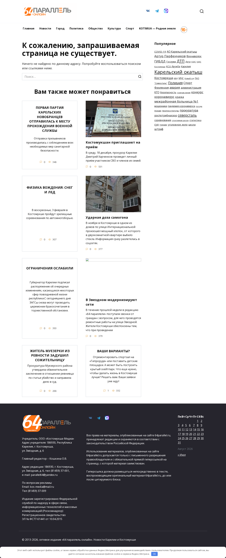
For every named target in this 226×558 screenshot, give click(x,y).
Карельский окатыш (178, 72)
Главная (28, 28)
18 (183, 434)
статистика (195, 120)
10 (179, 429)
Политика (76, 28)
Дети (188, 61)
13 (190, 429)
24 (179, 438)
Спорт (130, 28)
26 (186, 438)
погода (199, 106)
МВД (176, 78)
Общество (95, 28)
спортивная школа (180, 120)
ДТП (180, 61)
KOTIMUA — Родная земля (157, 28)
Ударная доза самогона (107, 217)
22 (198, 434)
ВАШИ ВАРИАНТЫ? (113, 351)
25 (183, 438)
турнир (163, 124)
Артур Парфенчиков (170, 56)
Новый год (189, 78)
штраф (158, 129)
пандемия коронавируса (181, 106)
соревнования (162, 120)
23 (202, 434)
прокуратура (189, 110)
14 (194, 429)
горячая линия (183, 92)
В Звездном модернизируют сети (111, 302)
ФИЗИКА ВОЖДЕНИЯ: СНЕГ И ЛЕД (50, 189)
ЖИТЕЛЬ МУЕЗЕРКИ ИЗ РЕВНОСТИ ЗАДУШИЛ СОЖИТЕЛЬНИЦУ (50, 355)
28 (194, 438)
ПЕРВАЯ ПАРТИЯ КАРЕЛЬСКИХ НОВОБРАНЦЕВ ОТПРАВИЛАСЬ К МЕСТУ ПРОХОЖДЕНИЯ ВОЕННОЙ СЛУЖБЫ (49, 119)
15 (198, 429)
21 (194, 434)
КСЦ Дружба (173, 66)
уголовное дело (178, 124)
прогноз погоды (170, 110)
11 (183, 429)
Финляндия (161, 87)
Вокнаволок (194, 56)
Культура (114, 28)
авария (175, 87)
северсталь (187, 115)
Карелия (186, 66)
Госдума (171, 61)
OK (154, 553)
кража (179, 97)
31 (179, 442)
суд (156, 124)
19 (186, 434)
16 (202, 429)
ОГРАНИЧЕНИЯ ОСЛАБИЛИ (49, 268)
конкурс (197, 92)
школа (192, 124)
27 (190, 438)
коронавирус (164, 97)
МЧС (181, 78)
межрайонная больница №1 (176, 101)
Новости (45, 28)
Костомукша (163, 78)
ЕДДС (193, 62)
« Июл (182, 455)
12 (186, 429)
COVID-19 (160, 51)
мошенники (160, 106)
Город (60, 28)
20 (190, 434)
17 (179, 434)
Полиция (175, 83)
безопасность (168, 92)
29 (198, 438)
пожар (157, 110)
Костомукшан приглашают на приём (113, 144)
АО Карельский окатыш (182, 51)
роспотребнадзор (165, 115)
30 (202, 438)
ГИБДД (159, 61)
